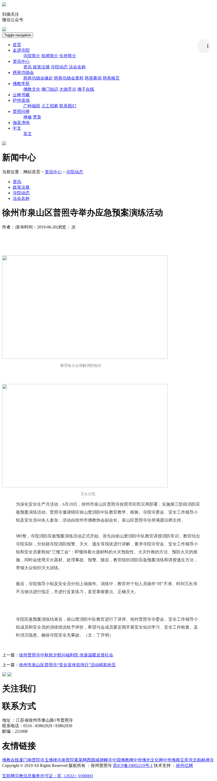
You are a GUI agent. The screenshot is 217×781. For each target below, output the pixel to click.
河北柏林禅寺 (201, 760)
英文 (27, 133)
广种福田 (31, 106)
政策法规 (41, 67)
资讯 (27, 67)
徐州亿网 (184, 765)
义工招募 (49, 106)
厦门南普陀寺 (31, 760)
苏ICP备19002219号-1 (133, 765)
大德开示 (67, 89)
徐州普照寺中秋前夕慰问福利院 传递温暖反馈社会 (66, 655)
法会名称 (77, 67)
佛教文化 (31, 89)
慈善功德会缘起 (38, 78)
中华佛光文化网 (148, 760)
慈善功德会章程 (69, 78)
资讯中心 (53, 172)
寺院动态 (59, 67)
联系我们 (67, 106)
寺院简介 (31, 56)
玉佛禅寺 (52, 760)
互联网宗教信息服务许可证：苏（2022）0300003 (47, 776)
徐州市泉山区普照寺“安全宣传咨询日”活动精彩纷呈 (67, 665)
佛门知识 (49, 89)
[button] (21, 50)
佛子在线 (85, 89)
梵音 (37, 117)
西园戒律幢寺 (99, 760)
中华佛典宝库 (175, 760)
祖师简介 (49, 56)
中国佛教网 (122, 760)
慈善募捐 (93, 78)
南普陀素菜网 (74, 760)
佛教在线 (10, 760)
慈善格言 (111, 78)
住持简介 (67, 56)
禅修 (27, 117)
